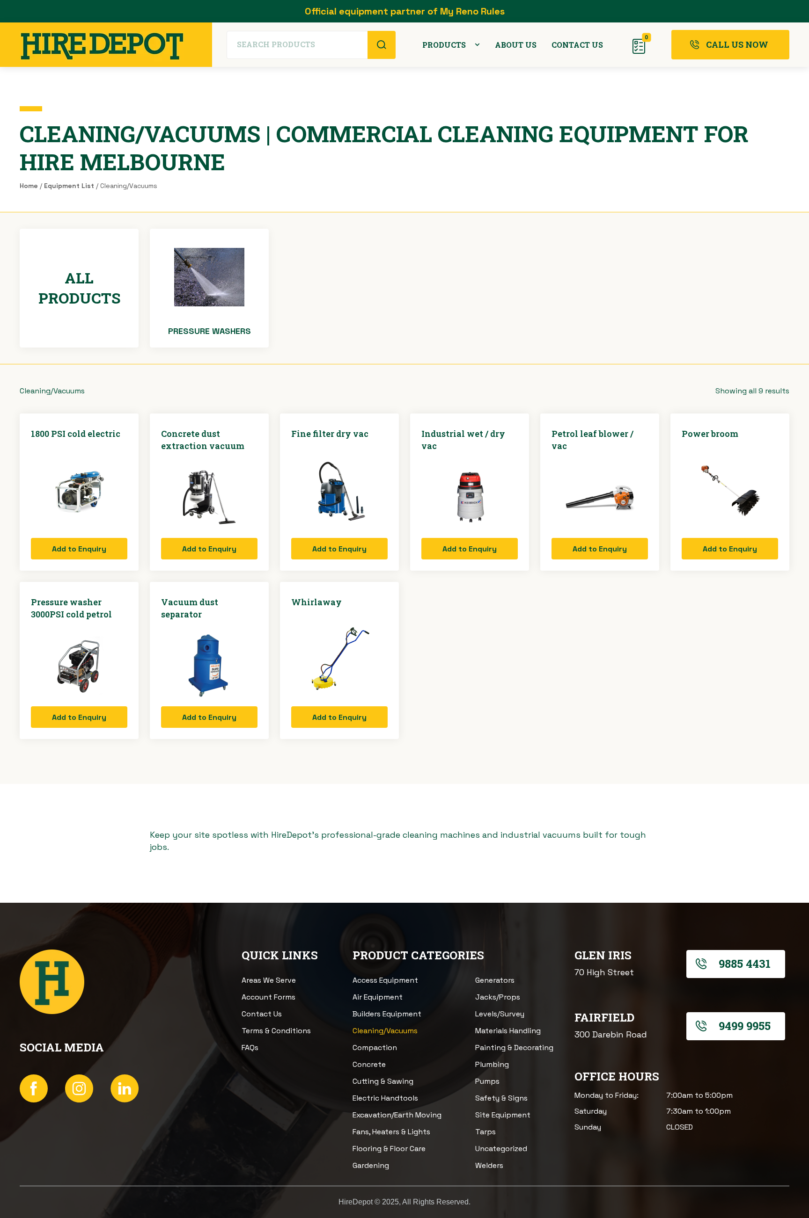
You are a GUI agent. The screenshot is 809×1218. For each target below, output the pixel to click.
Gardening (371, 1165)
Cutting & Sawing (383, 1081)
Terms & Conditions (276, 1031)
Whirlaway (316, 602)
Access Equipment (385, 980)
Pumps (487, 1081)
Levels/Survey (499, 1014)
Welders (489, 1165)
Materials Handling (508, 1031)
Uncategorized (501, 1148)
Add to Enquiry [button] (79, 549)
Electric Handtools (385, 1098)
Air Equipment (378, 997)
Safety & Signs (501, 1098)
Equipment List (69, 185)
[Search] (382, 45)
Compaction (375, 1047)
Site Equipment (502, 1115)
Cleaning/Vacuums (385, 1031)
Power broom (710, 433)
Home (29, 185)
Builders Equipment (387, 1014)
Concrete (369, 1064)
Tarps (485, 1132)
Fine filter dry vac (329, 433)
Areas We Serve (269, 980)
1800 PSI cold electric (75, 433)
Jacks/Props (497, 997)
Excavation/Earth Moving (397, 1115)
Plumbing (492, 1064)
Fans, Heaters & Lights (391, 1132)
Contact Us (262, 1014)
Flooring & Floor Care (389, 1148)
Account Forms (268, 997)
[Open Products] (477, 45)
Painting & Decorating (514, 1047)
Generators (495, 980)
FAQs (250, 1047)
